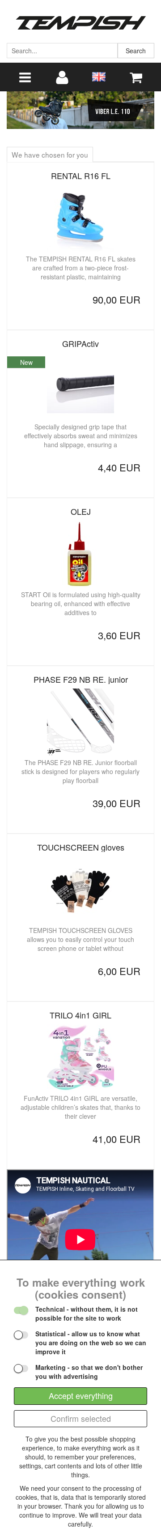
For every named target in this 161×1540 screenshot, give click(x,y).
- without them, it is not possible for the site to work (86, 1313)
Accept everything (81, 1395)
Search (136, 50)
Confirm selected (81, 1418)
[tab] (50, 154)
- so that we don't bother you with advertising (89, 1372)
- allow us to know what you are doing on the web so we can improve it (90, 1342)
